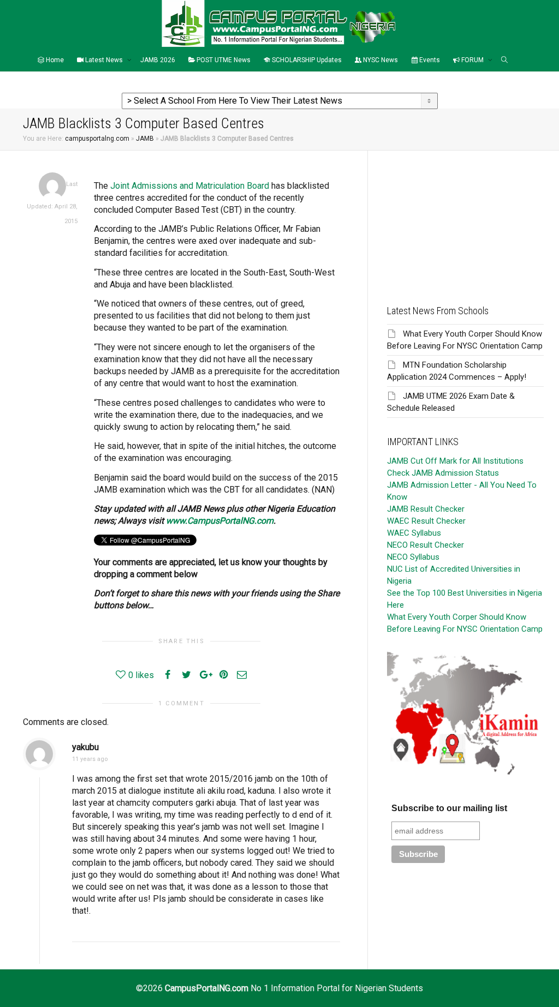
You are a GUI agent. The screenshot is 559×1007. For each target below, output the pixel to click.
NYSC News (379, 60)
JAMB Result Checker (426, 509)
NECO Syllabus (413, 557)
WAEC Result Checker (426, 521)
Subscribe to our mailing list (449, 808)
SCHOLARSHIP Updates (306, 60)
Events (429, 60)
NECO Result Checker (425, 545)
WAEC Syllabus (414, 533)
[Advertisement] (465, 219)
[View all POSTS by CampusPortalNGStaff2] (52, 185)
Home (54, 60)
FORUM (472, 60)
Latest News (104, 60)
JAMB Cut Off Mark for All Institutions (455, 461)
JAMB (145, 138)
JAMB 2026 (157, 60)
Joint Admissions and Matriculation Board (189, 186)
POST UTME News (223, 60)
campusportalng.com (97, 138)
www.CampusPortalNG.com (219, 521)
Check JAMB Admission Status (443, 473)
